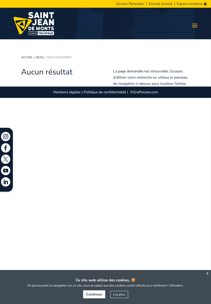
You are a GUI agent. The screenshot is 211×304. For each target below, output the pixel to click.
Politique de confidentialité (105, 92)
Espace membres (190, 4)
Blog (39, 57)
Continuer (94, 294)
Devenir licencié (160, 4)
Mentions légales (67, 92)
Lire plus (119, 294)
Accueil (27, 57)
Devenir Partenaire (130, 4)
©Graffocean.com (144, 92)
